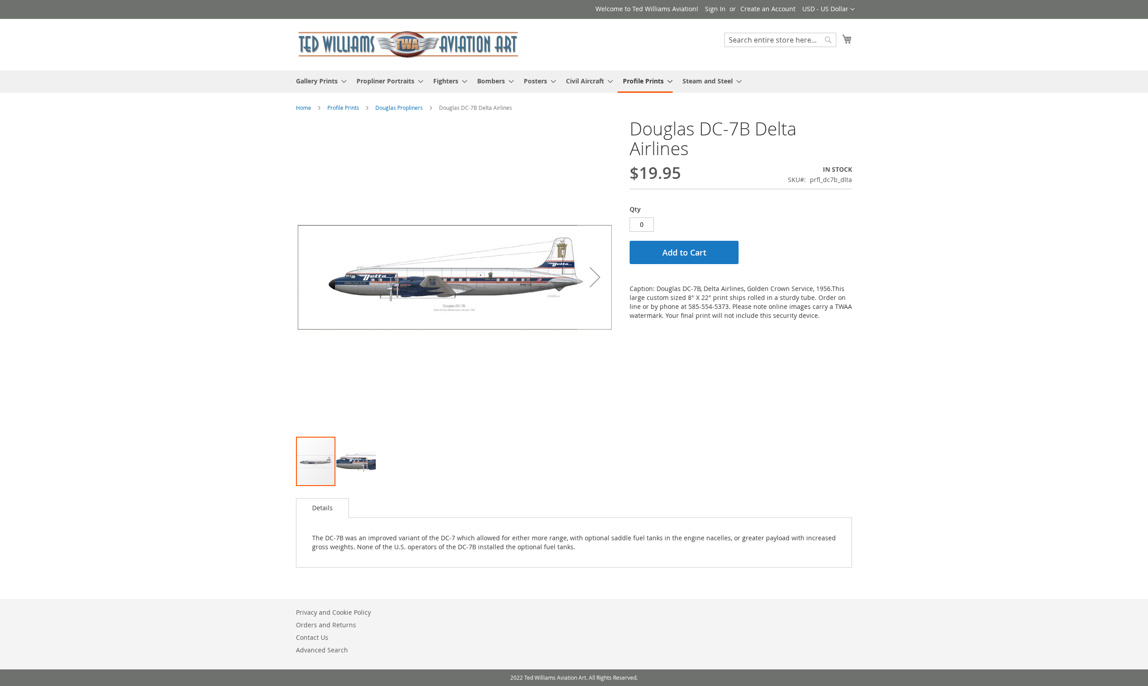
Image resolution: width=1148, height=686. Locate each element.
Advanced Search (322, 650)
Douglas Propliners (399, 107)
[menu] (574, 81)
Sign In (715, 8)
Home (303, 107)
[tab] (322, 508)
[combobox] (780, 40)
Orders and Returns (326, 625)
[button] (828, 9)
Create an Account (768, 8)
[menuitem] (319, 80)
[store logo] (408, 44)
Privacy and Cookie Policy (333, 612)
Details (322, 508)
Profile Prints (343, 107)
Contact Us (312, 637)
